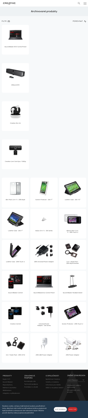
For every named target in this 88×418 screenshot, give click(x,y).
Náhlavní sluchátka (9, 387)
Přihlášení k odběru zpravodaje (74, 386)
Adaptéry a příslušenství (11, 393)
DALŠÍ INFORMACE (60, 409)
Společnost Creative (53, 379)
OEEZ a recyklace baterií (54, 387)
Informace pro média (53, 385)
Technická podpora (31, 384)
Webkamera (7, 390)
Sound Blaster (8, 382)
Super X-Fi (6, 379)
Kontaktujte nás (30, 381)
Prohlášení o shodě (31, 387)
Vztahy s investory (52, 382)
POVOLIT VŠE (72, 409)
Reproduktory (8, 385)
